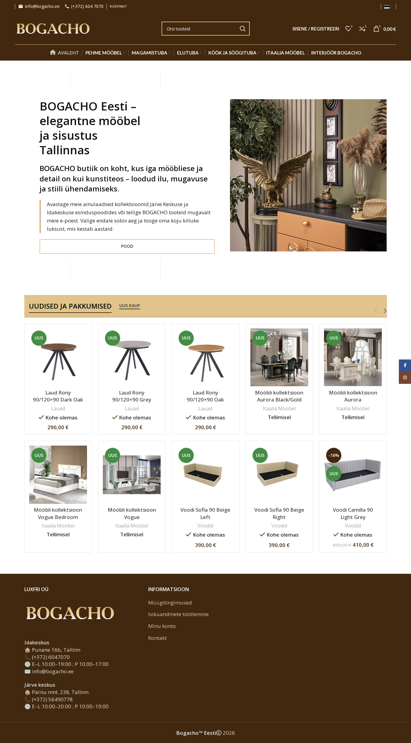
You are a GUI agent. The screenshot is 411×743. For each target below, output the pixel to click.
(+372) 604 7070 (87, 6)
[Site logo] (53, 28)
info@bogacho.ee (42, 6)
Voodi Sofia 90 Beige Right (279, 513)
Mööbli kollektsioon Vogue (132, 513)
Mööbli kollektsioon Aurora (353, 396)
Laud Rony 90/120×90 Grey (131, 396)
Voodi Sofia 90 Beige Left (205, 513)
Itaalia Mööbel (279, 408)
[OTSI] (243, 29)
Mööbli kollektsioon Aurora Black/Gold (279, 396)
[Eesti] (388, 6)
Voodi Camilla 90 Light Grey (353, 513)
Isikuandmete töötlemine (178, 614)
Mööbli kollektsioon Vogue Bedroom (58, 513)
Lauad (58, 408)
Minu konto (162, 625)
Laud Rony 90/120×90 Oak (205, 396)
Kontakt (157, 637)
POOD (127, 246)
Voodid (205, 525)
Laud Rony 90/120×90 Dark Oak (58, 396)
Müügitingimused (170, 602)
